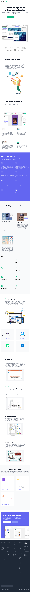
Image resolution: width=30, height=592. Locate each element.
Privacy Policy (3, 559)
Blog (25, 549)
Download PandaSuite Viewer (2, 548)
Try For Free (11, 16)
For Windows (14, 551)
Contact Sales (19, 16)
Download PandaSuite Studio (2, 545)
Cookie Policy (3, 557)
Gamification (8, 551)
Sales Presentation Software (20, 545)
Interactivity (8, 547)
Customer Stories (26, 551)
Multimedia (8, 545)
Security (8, 554)
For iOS (14, 548)
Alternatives (20, 580)
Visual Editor (8, 544)
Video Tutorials (26, 546)
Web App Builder (15, 544)
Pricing (2, 553)
